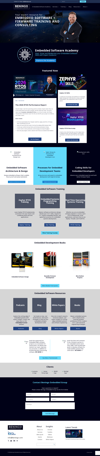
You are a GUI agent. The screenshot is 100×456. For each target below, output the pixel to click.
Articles (50, 429)
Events (40, 437)
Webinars (50, 437)
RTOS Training (75, 225)
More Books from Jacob (50, 286)
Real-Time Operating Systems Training (75, 201)
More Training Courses (50, 233)
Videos (50, 434)
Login (83, 1)
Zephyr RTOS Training (25, 201)
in (14, 440)
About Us (40, 429)
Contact (40, 439)
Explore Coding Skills (83, 182)
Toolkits (49, 432)
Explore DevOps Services (50, 182)
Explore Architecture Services (16, 182)
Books (77, 305)
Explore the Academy (45, 60)
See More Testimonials (50, 358)
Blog (70, 6)
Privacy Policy (89, 452)
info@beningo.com (27, 1)
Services (40, 432)
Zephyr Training (24, 225)
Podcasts (20, 305)
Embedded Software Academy (41, 6)
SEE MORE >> (39, 352)
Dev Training (50, 225)
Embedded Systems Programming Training (50, 201)
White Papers (58, 305)
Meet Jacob (40, 434)
